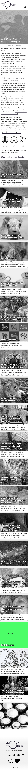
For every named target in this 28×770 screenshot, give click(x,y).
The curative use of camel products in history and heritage (11, 201)
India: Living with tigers (10, 339)
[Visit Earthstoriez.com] (11, 4)
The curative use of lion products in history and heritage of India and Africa (12, 418)
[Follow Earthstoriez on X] (14, 755)
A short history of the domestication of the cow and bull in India (13, 500)
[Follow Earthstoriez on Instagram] (9, 755)
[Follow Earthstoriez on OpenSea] (23, 755)
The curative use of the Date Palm (12, 175)
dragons (22, 104)
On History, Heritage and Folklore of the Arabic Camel (12, 236)
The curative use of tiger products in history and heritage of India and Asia (11, 445)
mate (5, 87)
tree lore (10, 97)
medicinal (18, 97)
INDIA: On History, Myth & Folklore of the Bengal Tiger (12, 365)
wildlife (17, 99)
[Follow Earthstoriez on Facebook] (5, 755)
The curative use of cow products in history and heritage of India (10, 527)
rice (3, 85)
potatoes (7, 85)
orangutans (8, 104)
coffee (21, 85)
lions (21, 102)
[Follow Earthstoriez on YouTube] (18, 755)
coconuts (13, 85)
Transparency (14, 767)
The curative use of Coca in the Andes (13, 664)
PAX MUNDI (5, 146)
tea (2, 87)
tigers (3, 104)
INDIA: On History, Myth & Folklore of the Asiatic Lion (12, 399)
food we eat (19, 83)
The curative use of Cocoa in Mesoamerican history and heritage (12, 608)
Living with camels (8, 258)
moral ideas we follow (15, 89)
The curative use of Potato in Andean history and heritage (12, 691)
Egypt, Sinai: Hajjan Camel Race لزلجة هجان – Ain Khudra (14, 318)
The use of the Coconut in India (13, 726)
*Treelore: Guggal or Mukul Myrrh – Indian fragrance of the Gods (13, 479)
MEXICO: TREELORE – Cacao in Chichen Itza (13, 562)
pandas (17, 102)
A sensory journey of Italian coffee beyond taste (12, 284)
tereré (10, 87)
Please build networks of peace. (11, 133)
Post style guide (7, 645)
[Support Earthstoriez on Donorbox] (17, 761)
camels (15, 104)
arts (2, 91)
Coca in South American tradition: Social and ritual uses (13, 582)
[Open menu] (25, 3)
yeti (13, 102)
